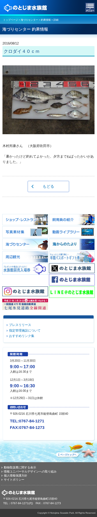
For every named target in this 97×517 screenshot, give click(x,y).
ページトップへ (75, 449)
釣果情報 (46, 19)
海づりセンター (29, 19)
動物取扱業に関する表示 (20, 467)
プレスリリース (20, 325)
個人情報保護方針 (15, 475)
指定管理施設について (25, 330)
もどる (48, 186)
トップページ (10, 19)
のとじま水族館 (25, 7)
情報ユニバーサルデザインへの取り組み (30, 471)
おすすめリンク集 (21, 336)
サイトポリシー (14, 479)
